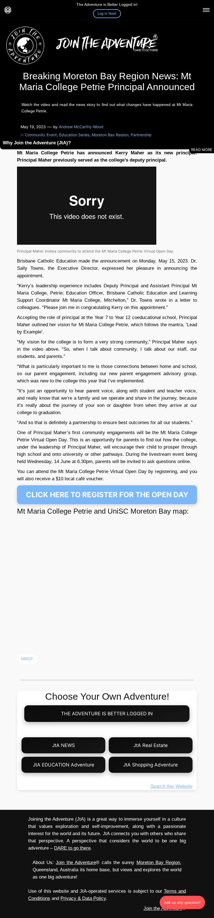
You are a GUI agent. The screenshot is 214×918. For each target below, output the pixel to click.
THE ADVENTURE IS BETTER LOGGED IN (107, 713)
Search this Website (171, 786)
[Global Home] (8, 10)
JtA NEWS (63, 745)
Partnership (141, 134)
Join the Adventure (76, 862)
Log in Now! (107, 13)
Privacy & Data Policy (83, 898)
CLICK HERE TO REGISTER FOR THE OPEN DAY (107, 494)
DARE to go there (72, 848)
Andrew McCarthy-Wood (81, 126)
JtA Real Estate (150, 745)
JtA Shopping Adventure (150, 765)
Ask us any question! (182, 902)
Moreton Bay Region (110, 134)
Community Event (41, 134)
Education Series (74, 134)
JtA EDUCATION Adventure (63, 765)
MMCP (27, 658)
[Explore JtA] (206, 10)
